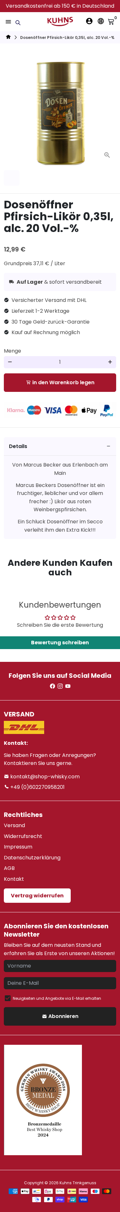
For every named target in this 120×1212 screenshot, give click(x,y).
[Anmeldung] (89, 21)
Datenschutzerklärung (32, 857)
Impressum (18, 846)
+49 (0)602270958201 (37, 787)
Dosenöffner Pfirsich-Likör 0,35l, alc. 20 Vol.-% (67, 37)
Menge (12, 351)
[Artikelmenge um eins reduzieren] (10, 362)
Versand (14, 825)
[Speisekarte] (8, 22)
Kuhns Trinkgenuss (78, 1183)
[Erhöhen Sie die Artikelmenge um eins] (110, 362)
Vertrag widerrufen (37, 895)
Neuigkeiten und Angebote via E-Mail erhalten (57, 998)
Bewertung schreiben (60, 642)
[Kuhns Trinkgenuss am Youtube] (67, 686)
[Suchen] (18, 23)
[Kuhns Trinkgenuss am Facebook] (52, 686)
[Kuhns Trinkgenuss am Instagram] (60, 686)
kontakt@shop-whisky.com (44, 776)
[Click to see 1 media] (12, 178)
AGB (9, 868)
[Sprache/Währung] (101, 21)
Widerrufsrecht (23, 836)
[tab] (60, 446)
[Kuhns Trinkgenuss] (8, 38)
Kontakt (14, 879)
